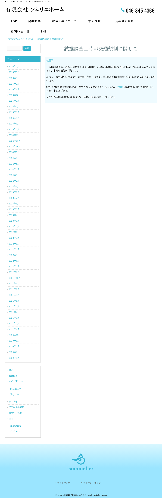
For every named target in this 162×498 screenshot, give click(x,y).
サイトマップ (63, 483)
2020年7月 (14, 346)
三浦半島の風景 (16, 407)
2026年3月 (14, 84)
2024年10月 (15, 146)
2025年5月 (14, 118)
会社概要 (13, 375)
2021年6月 (14, 301)
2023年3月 (14, 221)
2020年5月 (14, 358)
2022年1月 (14, 272)
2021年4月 (14, 312)
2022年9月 (14, 238)
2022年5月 (14, 255)
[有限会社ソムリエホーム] (34, 11)
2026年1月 (14, 89)
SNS (11, 418)
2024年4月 (14, 169)
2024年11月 (15, 141)
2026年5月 (14, 72)
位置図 (49, 60)
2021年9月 (14, 289)
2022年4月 (14, 260)
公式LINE (15, 431)
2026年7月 (14, 66)
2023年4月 (14, 215)
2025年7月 (14, 106)
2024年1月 (14, 186)
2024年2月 (14, 181)
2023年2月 (14, 226)
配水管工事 (15, 388)
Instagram (16, 426)
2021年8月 (14, 295)
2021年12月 (15, 278)
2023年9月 (14, 192)
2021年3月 (14, 318)
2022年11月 (15, 232)
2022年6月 (14, 249)
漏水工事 (14, 394)
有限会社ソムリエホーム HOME (20, 39)
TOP (11, 370)
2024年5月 (14, 163)
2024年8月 (14, 152)
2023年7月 (14, 198)
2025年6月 (14, 112)
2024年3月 (14, 175)
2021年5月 (14, 306)
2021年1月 (14, 329)
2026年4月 (14, 78)
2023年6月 (14, 203)
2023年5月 (14, 209)
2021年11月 (15, 283)
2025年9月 (14, 101)
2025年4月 (14, 123)
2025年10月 (15, 95)
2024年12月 (15, 135)
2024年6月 (14, 158)
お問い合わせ (15, 413)
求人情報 (13, 401)
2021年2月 (14, 323)
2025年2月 (14, 129)
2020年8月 (14, 340)
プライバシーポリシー (92, 483)
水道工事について (17, 381)
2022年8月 (14, 243)
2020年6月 (14, 352)
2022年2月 (14, 266)
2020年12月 (15, 335)
